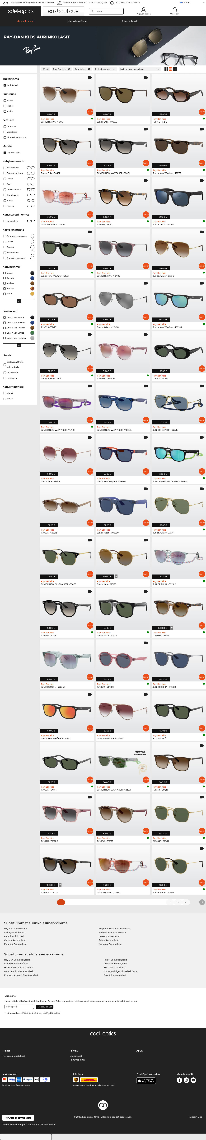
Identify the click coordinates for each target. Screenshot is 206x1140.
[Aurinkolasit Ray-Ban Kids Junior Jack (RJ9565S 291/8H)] (67, 453)
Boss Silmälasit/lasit (114, 967)
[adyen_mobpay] (45, 1079)
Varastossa (12, 132)
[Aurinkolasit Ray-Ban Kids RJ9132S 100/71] (67, 761)
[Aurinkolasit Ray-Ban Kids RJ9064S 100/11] (67, 607)
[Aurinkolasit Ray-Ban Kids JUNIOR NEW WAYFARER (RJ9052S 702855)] (179, 453)
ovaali (10, 241)
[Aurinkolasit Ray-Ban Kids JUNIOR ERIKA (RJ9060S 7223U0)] (179, 556)
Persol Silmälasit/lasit (115, 959)
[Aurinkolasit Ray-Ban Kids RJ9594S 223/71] (179, 813)
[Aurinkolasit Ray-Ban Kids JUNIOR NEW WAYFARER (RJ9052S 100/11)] (123, 145)
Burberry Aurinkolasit (110, 944)
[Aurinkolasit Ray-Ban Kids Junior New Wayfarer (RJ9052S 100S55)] (179, 299)
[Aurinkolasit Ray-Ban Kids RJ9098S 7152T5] (179, 607)
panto (10, 178)
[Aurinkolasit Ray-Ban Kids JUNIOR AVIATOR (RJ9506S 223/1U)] (179, 402)
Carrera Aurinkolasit (15, 940)
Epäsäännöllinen (15, 173)
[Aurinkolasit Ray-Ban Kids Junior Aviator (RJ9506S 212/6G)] (123, 299)
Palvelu (74, 1050)
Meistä (6, 1050)
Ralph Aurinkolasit (109, 940)
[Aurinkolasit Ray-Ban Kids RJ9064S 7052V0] (123, 350)
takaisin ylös (196, 1117)
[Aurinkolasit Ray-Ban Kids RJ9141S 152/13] (179, 93)
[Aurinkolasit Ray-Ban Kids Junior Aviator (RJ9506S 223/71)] (179, 504)
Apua (139, 1050)
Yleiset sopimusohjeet (14, 1124)
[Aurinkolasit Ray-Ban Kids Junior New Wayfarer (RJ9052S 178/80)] (123, 453)
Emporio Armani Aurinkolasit (114, 928)
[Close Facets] (18, 69)
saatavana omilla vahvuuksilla (15, 364)
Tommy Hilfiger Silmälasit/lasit (120, 971)
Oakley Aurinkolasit (14, 932)
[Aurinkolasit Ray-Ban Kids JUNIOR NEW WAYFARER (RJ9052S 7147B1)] (67, 402)
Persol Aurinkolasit (14, 936)
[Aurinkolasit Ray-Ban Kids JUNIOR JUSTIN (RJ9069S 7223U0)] (67, 658)
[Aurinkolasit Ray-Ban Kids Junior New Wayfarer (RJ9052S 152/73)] (179, 145)
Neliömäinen (13, 167)
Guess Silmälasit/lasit (115, 963)
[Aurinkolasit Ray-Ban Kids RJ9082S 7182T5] (67, 864)
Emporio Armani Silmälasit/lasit (21, 975)
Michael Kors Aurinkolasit (112, 932)
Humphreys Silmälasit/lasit (18, 967)
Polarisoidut (13, 372)
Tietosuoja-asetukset (13, 1056)
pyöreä (10, 247)
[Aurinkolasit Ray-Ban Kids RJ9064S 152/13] (123, 196)
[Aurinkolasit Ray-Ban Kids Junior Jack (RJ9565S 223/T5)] (123, 556)
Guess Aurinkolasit (109, 936)
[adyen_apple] (36, 1079)
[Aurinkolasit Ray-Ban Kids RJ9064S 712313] (123, 813)
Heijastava (12, 378)
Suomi (187, 2)
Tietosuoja (33, 1124)
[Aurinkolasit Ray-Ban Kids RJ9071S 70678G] (67, 813)
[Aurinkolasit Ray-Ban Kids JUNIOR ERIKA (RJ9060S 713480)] (179, 658)
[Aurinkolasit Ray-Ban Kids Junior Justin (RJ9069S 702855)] (179, 196)
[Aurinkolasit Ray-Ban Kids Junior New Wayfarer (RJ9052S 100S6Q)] (67, 710)
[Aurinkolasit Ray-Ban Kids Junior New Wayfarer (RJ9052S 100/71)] (67, 248)
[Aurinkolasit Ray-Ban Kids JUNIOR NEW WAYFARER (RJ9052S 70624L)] (123, 402)
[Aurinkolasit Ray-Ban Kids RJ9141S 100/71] (179, 350)
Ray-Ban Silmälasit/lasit (17, 959)
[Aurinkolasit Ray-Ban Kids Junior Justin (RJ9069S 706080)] (123, 504)
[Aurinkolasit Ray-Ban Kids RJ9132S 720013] (67, 504)
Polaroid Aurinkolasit (15, 944)
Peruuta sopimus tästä (18, 1117)
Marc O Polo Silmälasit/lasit (19, 971)
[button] (20, 11)
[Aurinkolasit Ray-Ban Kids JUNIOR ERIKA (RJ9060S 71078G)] (123, 248)
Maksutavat (76, 1056)
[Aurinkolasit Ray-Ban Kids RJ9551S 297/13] (179, 761)
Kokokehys (12, 221)
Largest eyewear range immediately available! (32, 2)
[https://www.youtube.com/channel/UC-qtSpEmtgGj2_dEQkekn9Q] (193, 1080)
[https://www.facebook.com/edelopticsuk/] (179, 1080)
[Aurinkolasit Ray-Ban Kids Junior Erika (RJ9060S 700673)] (123, 93)
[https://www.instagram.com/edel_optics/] (186, 1080)
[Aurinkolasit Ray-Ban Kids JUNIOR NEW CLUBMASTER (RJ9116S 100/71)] (67, 556)
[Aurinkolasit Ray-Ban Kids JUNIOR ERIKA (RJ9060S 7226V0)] (67, 196)
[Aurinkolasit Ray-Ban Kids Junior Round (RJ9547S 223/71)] (179, 864)
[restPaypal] (28, 1079)
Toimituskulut (77, 1059)
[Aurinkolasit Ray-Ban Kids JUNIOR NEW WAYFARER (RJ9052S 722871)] (123, 761)
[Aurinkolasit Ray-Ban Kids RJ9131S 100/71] (179, 710)
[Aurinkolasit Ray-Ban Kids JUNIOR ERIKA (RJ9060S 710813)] (67, 93)
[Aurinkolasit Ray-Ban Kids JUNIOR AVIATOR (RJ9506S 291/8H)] (123, 710)
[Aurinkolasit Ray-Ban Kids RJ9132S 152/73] (67, 299)
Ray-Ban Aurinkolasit (15, 928)
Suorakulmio (13, 195)
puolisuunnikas (14, 189)
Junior (10, 111)
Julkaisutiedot (48, 1124)
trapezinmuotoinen (16, 258)
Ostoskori (174, 14)
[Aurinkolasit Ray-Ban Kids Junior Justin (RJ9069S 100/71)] (123, 607)
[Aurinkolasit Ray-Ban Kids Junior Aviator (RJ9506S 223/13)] (179, 248)
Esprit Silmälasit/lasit (115, 975)
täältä (57, 1013)
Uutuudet (11, 126)
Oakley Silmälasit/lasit (16, 963)
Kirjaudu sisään (144, 14)
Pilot (9, 184)
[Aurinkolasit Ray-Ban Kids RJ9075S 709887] (123, 658)
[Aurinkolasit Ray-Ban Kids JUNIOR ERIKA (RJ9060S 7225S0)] (123, 864)
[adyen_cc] (4, 1079)
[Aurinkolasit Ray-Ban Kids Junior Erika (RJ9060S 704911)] (67, 145)
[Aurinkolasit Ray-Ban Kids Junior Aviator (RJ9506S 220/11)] (67, 350)
